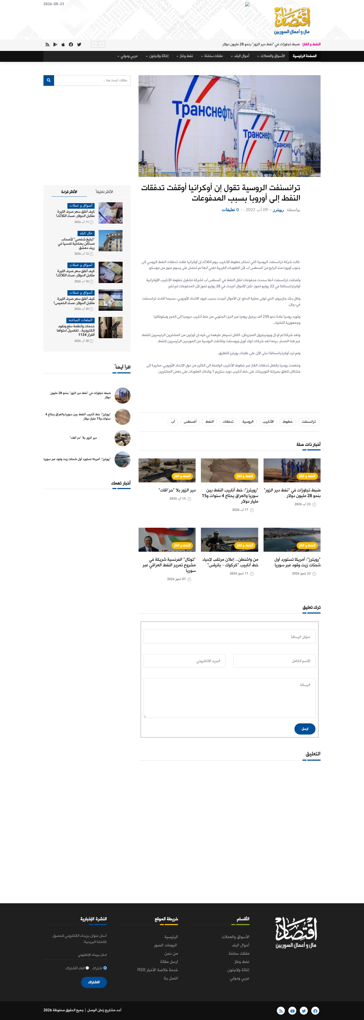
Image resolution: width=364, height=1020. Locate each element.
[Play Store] (55, 45)
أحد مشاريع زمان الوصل (104, 1010)
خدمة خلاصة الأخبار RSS (157, 970)
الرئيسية (171, 937)
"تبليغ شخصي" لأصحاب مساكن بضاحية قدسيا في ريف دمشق (76, 243)
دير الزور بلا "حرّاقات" (177, 490)
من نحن (171, 953)
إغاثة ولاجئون (158, 56)
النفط (209, 421)
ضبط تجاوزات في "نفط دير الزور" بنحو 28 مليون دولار (261, 44)
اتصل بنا (171, 978)
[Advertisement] (219, 234)
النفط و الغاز (307, 476)
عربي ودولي (129, 56)
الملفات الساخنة (80, 320)
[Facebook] (71, 45)
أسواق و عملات (81, 205)
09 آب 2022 (257, 210)
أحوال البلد (241, 56)
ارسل (305, 729)
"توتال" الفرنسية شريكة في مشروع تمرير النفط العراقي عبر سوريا (169, 565)
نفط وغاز (186, 56)
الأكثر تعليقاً (104, 192)
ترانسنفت (309, 421)
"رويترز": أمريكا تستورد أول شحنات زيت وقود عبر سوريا (297, 562)
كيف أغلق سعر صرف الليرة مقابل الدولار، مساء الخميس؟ (74, 301)
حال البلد (86, 233)
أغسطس (190, 421)
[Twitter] (79, 45)
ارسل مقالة (169, 962)
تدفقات (228, 421)
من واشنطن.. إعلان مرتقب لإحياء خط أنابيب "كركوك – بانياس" (230, 562)
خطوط (288, 421)
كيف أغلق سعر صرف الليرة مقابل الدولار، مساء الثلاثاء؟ (75, 213)
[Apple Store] (63, 45)
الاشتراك (94, 982)
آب (173, 421)
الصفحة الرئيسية (305, 56)
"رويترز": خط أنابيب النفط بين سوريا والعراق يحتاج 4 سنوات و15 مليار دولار (230, 495)
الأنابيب (268, 421)
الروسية (247, 421)
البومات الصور (166, 945)
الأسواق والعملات (272, 56)
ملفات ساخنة (213, 56)
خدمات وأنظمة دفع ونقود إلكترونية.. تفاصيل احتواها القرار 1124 (76, 330)
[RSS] (47, 45)
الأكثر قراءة (69, 192)
